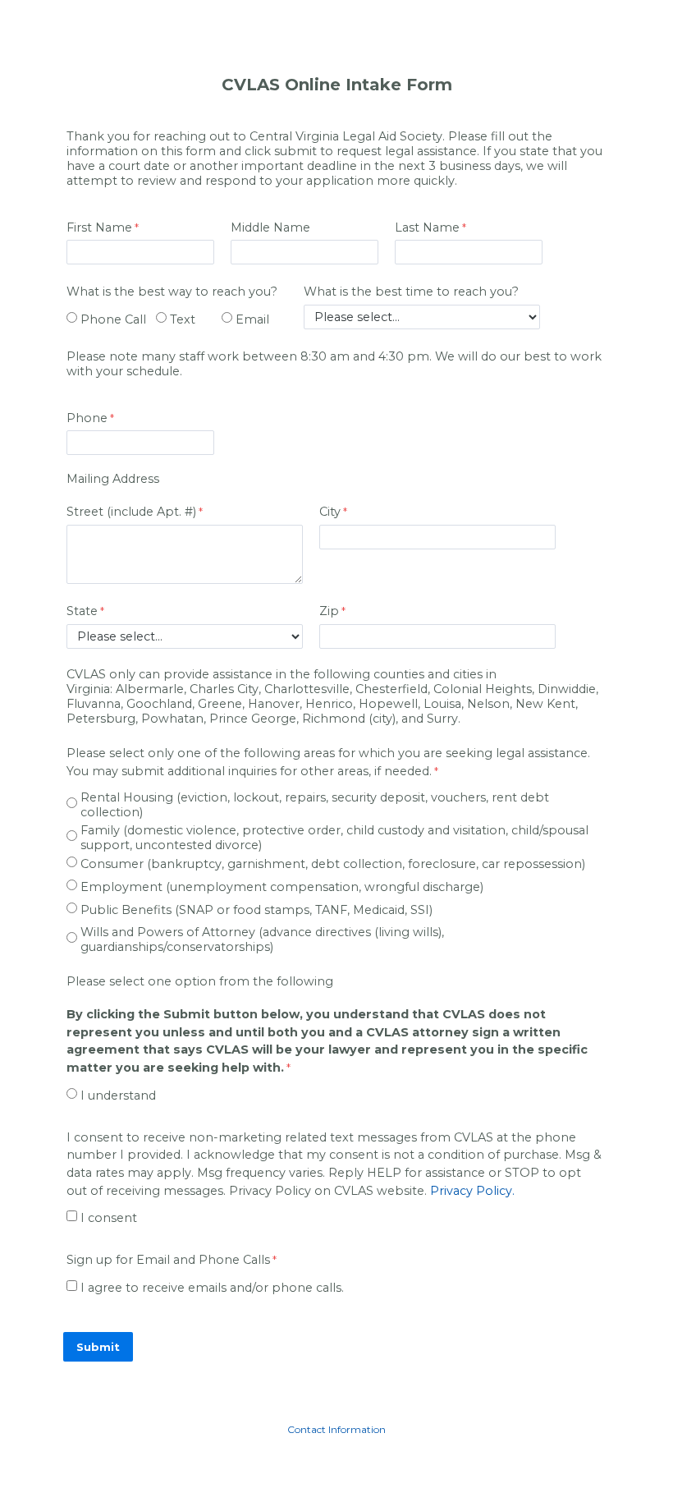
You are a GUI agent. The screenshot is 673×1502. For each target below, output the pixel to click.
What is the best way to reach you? (171, 291)
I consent (108, 1217)
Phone (87, 418)
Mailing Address (112, 478)
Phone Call (113, 319)
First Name (99, 227)
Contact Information (336, 1429)
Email (252, 319)
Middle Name (270, 227)
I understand (118, 1095)
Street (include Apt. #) (131, 511)
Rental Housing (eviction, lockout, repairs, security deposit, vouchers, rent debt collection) (314, 805)
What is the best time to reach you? (411, 291)
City (330, 511)
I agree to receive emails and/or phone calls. (212, 1287)
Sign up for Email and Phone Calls (168, 1259)
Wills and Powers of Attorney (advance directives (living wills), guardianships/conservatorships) (262, 939)
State (82, 611)
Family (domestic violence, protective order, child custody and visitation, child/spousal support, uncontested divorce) (334, 837)
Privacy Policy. (472, 1190)
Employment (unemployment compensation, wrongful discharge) (281, 887)
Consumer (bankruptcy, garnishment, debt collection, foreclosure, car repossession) (332, 864)
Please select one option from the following (199, 981)
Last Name (427, 227)
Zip (329, 611)
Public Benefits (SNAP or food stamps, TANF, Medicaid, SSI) (256, 910)
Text (182, 319)
